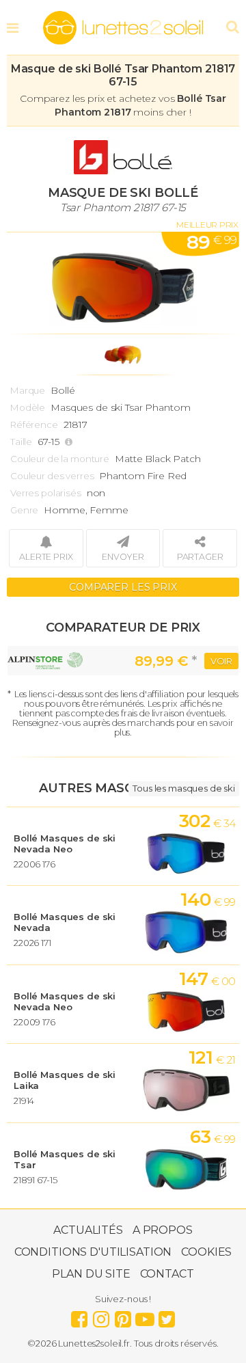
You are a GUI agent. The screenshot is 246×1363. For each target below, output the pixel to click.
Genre (24, 509)
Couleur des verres (52, 475)
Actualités (88, 1230)
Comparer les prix (123, 587)
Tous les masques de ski (184, 788)
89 (211, 242)
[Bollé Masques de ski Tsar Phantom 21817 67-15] (123, 283)
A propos (163, 1230)
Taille (21, 441)
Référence (34, 424)
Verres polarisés (45, 492)
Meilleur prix (207, 224)
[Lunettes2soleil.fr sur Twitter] (166, 1315)
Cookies (206, 1251)
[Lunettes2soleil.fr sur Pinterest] (123, 1315)
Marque (27, 390)
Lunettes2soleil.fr (123, 28)
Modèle (27, 407)
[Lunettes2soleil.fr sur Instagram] (101, 1315)
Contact (167, 1273)
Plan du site (91, 1273)
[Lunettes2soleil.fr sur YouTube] (144, 1315)
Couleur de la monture (59, 458)
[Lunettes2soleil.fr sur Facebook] (79, 1315)
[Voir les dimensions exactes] (70, 442)
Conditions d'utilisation (93, 1251)
